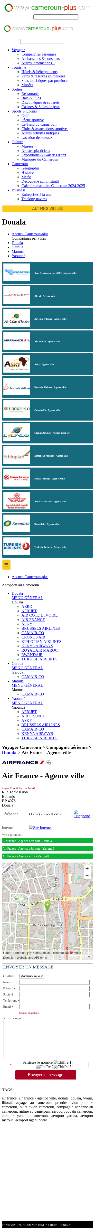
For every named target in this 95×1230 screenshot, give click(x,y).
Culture (17, 142)
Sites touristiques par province (44, 80)
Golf (24, 115)
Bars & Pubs (31, 98)
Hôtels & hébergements (39, 72)
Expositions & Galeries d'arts (43, 155)
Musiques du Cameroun (39, 159)
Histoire (27, 172)
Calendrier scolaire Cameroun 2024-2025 (53, 186)
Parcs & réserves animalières (43, 76)
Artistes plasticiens (35, 151)
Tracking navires (34, 199)
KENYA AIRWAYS (37, 646)
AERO (26, 606)
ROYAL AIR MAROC (39, 650)
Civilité (8, 976)
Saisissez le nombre (38, 1062)
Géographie (30, 168)
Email (7, 1006)
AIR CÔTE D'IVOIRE (39, 615)
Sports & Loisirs (24, 111)
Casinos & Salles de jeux (40, 107)
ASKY (26, 624)
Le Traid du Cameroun (39, 124)
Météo (26, 177)
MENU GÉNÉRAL (27, 598)
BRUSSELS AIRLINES (40, 628)
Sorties (17, 89)
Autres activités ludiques (40, 133)
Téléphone (10, 1000)
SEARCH (24, 17)
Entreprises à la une (36, 194)
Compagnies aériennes (38, 54)
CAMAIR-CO (32, 633)
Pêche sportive (32, 120)
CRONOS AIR (33, 637)
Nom (6, 982)
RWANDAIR (32, 655)
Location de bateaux (37, 137)
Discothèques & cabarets (40, 102)
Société (8, 994)
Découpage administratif (40, 181)
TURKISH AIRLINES (39, 659)
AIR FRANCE (33, 620)
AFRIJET (29, 611)
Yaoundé (18, 256)
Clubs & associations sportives (44, 129)
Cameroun (20, 164)
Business (18, 190)
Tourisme (19, 67)
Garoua (17, 247)
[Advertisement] (47, 1173)
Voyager (18, 50)
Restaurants (30, 94)
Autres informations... (38, 63)
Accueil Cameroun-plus (30, 234)
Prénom (8, 988)
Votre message (12, 1018)
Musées (27, 85)
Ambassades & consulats (40, 58)
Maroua (18, 251)
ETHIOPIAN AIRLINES (41, 641)
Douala (17, 243)
